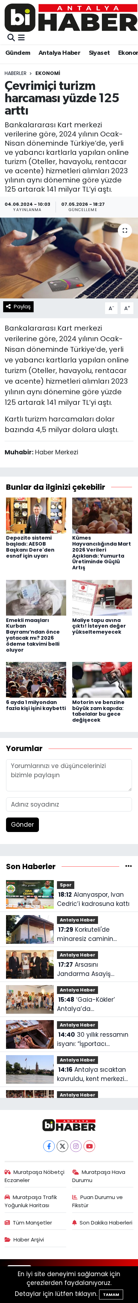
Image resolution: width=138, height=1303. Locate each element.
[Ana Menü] (21, 38)
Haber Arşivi (28, 1239)
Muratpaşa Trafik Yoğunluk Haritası (31, 1201)
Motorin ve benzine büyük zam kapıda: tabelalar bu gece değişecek (98, 711)
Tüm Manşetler (32, 1222)
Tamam (111, 1294)
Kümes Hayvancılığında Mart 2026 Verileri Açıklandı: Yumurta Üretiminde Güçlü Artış (101, 552)
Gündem (17, 53)
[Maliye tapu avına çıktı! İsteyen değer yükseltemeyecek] (102, 597)
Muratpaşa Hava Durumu (99, 1175)
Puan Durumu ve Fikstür (97, 1201)
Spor (65, 885)
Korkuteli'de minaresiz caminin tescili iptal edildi (85, 934)
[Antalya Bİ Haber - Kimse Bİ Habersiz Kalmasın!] (71, 17)
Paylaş (22, 306)
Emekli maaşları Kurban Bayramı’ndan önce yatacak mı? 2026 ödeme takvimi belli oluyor (33, 635)
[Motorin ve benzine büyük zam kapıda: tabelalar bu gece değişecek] (102, 679)
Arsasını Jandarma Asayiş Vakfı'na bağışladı (84, 969)
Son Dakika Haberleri (106, 1222)
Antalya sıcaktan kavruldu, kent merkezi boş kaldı (91, 1074)
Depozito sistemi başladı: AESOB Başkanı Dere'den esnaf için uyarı (30, 546)
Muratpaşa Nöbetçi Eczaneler (35, 1175)
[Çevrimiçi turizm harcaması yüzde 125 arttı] (69, 257)
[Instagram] (76, 1146)
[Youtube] (89, 1146)
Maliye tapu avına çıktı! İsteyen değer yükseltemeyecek (99, 626)
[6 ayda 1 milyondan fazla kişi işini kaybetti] (36, 679)
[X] (62, 1146)
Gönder (22, 824)
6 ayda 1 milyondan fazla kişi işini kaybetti (36, 705)
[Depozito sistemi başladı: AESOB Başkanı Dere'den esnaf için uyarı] (36, 515)
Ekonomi (47, 73)
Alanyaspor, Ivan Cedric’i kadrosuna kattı (93, 899)
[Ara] (11, 38)
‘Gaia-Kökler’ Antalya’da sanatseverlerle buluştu (93, 1004)
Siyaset (99, 53)
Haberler (16, 73)
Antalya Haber (59, 53)
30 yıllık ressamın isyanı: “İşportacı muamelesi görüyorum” (93, 1039)
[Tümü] (128, 866)
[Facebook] (49, 1146)
